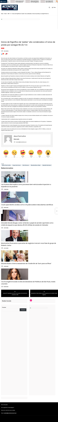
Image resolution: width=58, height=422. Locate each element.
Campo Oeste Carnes (17, 165)
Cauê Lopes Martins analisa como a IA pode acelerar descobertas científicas (27, 205)
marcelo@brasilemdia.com (21, 142)
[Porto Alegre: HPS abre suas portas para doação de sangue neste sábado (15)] (35, 1)
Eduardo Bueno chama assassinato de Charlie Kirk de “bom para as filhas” (26, 263)
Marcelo (16, 139)
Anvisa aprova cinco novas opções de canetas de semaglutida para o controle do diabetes (12, 1)
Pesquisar (4, 307)
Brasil (3, 48)
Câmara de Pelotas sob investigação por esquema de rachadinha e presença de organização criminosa (27, 1)
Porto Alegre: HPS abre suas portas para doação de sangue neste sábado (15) (43, 1)
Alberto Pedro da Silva (6, 165)
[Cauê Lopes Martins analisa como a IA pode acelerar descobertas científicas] (14, 197)
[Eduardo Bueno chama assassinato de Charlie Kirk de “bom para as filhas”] (14, 256)
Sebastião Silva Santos (46, 165)
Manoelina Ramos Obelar (35, 165)
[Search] (49, 7)
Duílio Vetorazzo (26, 165)
